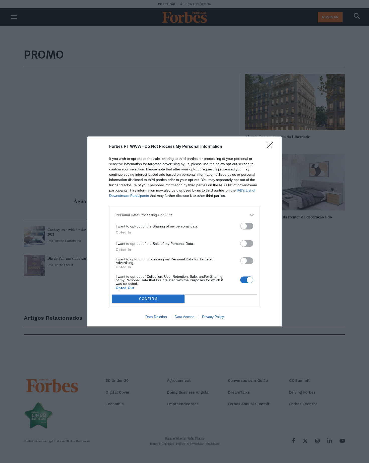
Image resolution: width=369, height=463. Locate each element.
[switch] (246, 226)
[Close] (271, 147)
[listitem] (184, 215)
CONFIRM (148, 299)
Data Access (184, 317)
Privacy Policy (213, 317)
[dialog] (184, 231)
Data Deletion (156, 317)
